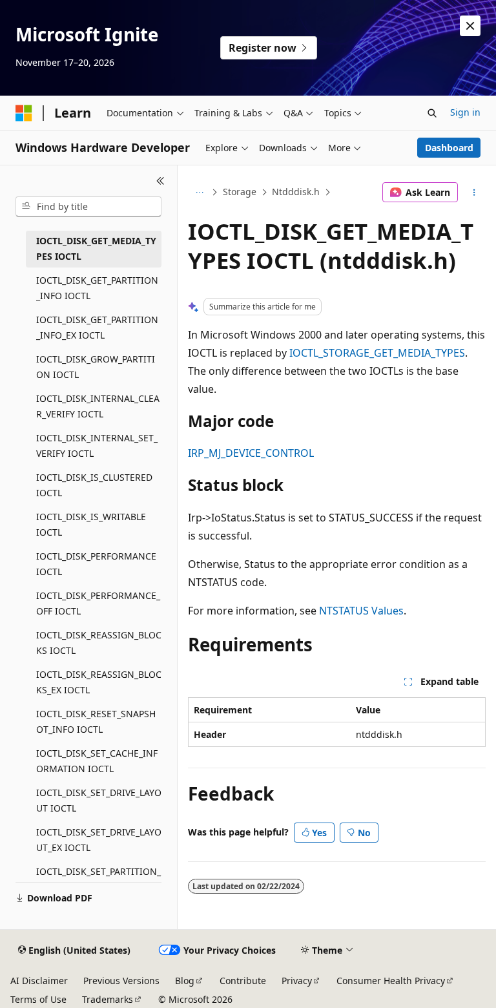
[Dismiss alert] (470, 26)
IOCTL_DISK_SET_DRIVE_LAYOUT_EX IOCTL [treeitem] (98, 840)
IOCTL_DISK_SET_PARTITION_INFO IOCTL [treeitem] (98, 879)
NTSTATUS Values (361, 611)
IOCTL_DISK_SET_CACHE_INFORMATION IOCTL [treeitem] (97, 761)
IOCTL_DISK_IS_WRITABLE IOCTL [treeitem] (91, 524)
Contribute (243, 980)
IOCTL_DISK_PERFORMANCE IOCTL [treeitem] (96, 564)
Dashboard (449, 148)
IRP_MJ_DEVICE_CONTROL (251, 453)
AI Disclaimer (39, 980)
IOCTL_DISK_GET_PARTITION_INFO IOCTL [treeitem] (97, 288)
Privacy (297, 980)
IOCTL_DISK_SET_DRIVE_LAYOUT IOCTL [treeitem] (98, 800)
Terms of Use (38, 999)
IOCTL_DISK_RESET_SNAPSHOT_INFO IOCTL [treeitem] (96, 722)
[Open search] (432, 113)
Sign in (465, 112)
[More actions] (474, 192)
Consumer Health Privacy (390, 980)
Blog (184, 980)
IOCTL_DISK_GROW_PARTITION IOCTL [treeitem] (95, 367)
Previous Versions (121, 980)
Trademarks (107, 999)
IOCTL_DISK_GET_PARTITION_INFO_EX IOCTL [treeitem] (97, 327)
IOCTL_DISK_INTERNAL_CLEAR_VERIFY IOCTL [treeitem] (98, 406)
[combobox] (88, 206)
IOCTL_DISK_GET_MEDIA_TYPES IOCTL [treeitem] (96, 249)
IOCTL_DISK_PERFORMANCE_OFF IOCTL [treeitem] (98, 603)
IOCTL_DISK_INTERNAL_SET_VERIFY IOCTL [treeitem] (97, 446)
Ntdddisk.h (296, 191)
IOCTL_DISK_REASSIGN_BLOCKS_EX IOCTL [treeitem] (98, 682)
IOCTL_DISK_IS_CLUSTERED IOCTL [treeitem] (94, 485)
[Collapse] (160, 181)
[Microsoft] (24, 113)
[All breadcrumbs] (199, 192)
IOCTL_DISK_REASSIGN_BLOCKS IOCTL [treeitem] (98, 643)
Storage (239, 191)
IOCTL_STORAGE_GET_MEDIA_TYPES (377, 353)
